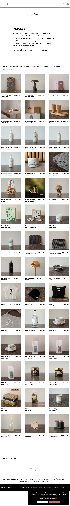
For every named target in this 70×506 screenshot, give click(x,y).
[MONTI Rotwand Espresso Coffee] (11, 371)
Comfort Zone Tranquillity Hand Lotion (6, 147)
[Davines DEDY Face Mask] (35, 162)
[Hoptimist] (59, 188)
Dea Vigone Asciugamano (54, 174)
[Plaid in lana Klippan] (11, 397)
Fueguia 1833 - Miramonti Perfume (30, 200)
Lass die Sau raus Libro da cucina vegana (6, 226)
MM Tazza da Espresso (5, 357)
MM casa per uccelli (29, 278)
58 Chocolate (54, 95)
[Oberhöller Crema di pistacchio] (59, 371)
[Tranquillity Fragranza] (11, 423)
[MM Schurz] (11, 318)
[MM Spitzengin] (35, 318)
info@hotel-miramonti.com (42, 481)
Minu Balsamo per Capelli (54, 226)
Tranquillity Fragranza (5, 435)
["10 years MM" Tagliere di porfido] (11, 83)
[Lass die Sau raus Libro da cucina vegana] (11, 214)
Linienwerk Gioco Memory (30, 226)
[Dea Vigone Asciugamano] (59, 162)
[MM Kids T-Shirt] (11, 292)
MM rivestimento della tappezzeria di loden (54, 304)
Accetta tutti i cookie (55, 502)
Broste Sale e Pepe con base (54, 121)
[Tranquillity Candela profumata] (59, 397)
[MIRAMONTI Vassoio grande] (35, 240)
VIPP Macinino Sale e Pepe (54, 435)
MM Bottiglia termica (5, 278)
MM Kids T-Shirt (6, 304)
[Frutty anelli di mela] (11, 188)
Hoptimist (53, 199)
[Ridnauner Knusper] (35, 397)
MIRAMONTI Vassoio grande (30, 252)
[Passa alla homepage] (35, 14)
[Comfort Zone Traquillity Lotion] (11, 162)
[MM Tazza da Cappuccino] (59, 318)
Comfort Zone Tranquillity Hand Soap (31, 147)
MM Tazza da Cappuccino (53, 331)
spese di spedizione (37, 487)
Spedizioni (4, 458)
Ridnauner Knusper (29, 409)
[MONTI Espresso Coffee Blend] (59, 345)
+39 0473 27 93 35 (25, 481)
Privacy (67, 487)
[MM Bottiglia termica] (11, 266)
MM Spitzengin (30, 330)
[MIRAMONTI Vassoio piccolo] (59, 240)
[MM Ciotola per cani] (59, 266)
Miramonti (4, 4)
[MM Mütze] (35, 292)
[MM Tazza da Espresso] (11, 345)
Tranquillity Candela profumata (53, 409)
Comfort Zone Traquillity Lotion (7, 174)
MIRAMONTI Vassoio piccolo (55, 252)
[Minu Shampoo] (11, 240)
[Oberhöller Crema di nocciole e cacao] (35, 371)
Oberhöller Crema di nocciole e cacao (29, 383)
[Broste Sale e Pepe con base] (59, 109)
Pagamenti (13, 458)
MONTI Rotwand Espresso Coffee (4, 383)
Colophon (62, 487)
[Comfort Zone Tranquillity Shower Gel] (59, 135)
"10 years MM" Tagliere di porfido (6, 95)
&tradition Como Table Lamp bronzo (30, 95)
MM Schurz (5, 330)
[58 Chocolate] (59, 83)
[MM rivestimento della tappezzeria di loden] (59, 292)
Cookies (56, 487)
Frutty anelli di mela (6, 200)
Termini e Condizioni (48, 487)
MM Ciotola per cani (54, 278)
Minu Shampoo (6, 252)
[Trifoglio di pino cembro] (35, 423)
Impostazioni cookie (42, 502)
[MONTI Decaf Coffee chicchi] (35, 345)
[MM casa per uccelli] (35, 266)
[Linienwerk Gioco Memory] (35, 214)
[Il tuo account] (64, 4)
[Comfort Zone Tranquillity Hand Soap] (35, 135)
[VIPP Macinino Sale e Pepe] (59, 423)
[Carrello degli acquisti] (68, 4)
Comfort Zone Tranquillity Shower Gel (54, 147)
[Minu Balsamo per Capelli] (59, 214)
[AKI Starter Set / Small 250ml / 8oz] (35, 109)
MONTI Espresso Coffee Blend (54, 357)
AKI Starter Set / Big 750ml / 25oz (6, 121)
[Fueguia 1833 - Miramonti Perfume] (35, 188)
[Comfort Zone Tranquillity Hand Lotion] (11, 135)
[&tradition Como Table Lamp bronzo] (35, 83)
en (12, 4)
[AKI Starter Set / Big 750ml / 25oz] (11, 109)
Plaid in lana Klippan (5, 409)
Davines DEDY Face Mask (30, 174)
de (10, 4)
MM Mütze (29, 304)
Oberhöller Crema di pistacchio (53, 383)
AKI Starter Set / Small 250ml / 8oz (30, 121)
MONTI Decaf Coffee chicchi (30, 357)
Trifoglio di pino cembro (30, 435)
